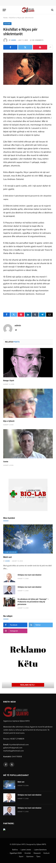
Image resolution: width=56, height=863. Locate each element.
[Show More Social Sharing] (50, 47)
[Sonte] (28, 443)
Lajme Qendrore (10, 552)
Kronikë (28, 853)
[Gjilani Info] (28, 10)
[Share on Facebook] (10, 47)
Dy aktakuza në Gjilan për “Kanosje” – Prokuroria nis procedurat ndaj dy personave (33, 601)
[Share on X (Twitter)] (25, 47)
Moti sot (7, 557)
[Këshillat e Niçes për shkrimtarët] (28, 69)
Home (5, 18)
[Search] (52, 10)
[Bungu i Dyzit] (28, 362)
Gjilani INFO (41, 844)
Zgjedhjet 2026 (16, 853)
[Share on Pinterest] (40, 47)
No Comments (37, 40)
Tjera (38, 856)
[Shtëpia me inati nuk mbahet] (9, 577)
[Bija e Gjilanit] (28, 403)
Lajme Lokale (26, 850)
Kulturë (7, 23)
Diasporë (37, 853)
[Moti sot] (28, 539)
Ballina (15, 850)
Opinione (29, 856)
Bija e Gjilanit (8, 421)
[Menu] (4, 10)
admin (13, 40)
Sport (21, 856)
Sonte (5, 462)
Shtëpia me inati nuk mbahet (29, 575)
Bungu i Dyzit (8, 380)
